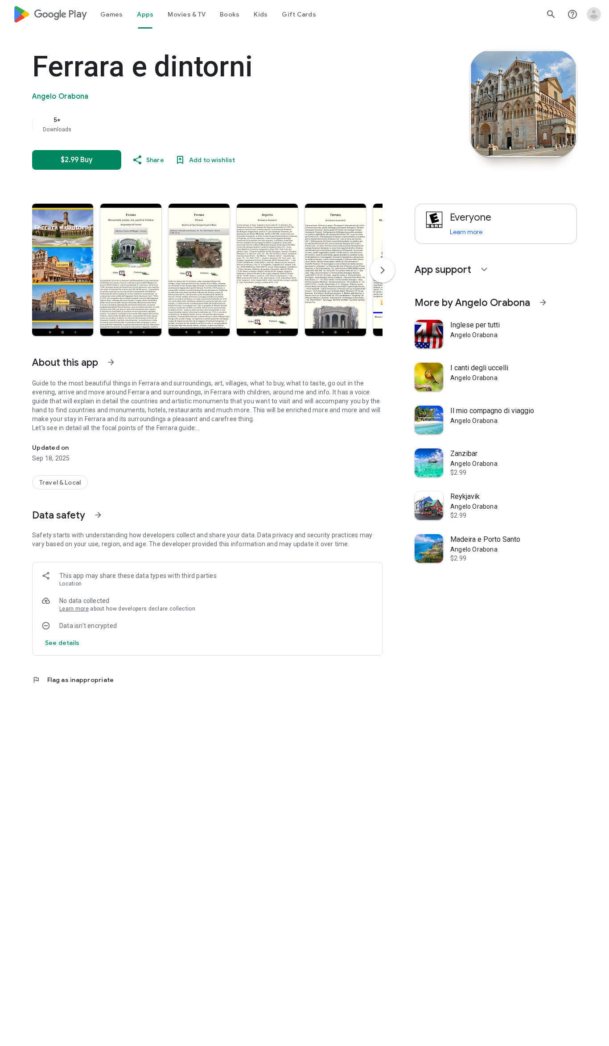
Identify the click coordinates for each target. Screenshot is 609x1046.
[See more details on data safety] (62, 642)
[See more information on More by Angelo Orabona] (543, 302)
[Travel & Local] (60, 482)
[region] (210, 124)
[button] (62, 270)
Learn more (74, 609)
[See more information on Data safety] (98, 515)
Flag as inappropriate (73, 680)
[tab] (111, 14)
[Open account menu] (594, 14)
